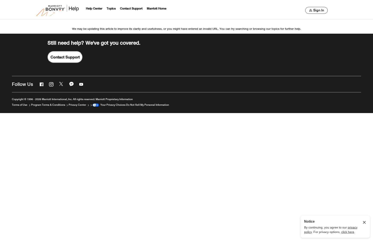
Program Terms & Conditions (48, 104)
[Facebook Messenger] (71, 84)
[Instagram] (50, 84)
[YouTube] (80, 84)
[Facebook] (41, 84)
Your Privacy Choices (112, 104)
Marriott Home (156, 8)
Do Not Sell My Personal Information (147, 104)
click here (347, 232)
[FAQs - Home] (57, 9)
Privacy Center (78, 104)
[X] (61, 84)
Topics (111, 8)
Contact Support (131, 8)
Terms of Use (20, 104)
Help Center (94, 8)
